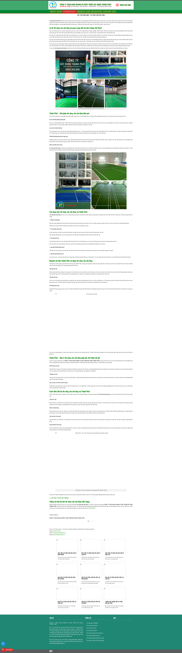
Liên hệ (114, 11)
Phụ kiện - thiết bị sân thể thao (94, 11)
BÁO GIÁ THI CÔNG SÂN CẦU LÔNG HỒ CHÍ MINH (90, 602)
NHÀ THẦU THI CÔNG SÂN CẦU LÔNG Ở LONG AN (90, 553)
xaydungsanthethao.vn (59, 534)
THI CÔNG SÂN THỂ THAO (69, 11)
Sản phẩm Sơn (81, 11)
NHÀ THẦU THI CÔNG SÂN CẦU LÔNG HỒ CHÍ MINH (66, 578)
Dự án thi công (107, 11)
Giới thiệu (59, 11)
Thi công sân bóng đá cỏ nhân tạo (94, 633)
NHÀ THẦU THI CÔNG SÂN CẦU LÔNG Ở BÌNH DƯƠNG (67, 553)
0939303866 (91, 508)
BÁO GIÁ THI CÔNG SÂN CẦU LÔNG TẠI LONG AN (114, 578)
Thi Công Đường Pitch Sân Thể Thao (95, 638)
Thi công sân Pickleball (63, 498)
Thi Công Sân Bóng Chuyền (93, 635)
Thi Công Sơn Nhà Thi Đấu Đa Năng (95, 640)
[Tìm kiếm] (131, 11)
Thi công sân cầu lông (91, 625)
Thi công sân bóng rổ (91, 630)
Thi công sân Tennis (91, 628)
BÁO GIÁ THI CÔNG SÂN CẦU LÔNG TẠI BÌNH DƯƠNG (90, 578)
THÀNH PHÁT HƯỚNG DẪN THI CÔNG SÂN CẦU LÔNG (114, 602)
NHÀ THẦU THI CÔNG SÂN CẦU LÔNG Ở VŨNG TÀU (114, 553)
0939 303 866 (56, 531)
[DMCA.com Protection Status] (53, 651)
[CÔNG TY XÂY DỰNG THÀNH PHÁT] (53, 4)
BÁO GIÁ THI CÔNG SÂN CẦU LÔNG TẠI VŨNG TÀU (67, 602)
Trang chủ (53, 11)
